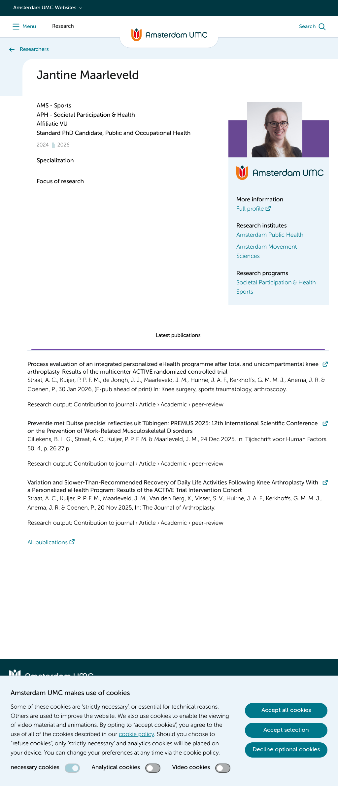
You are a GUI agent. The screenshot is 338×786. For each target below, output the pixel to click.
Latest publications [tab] (178, 335)
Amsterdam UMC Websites (44, 8)
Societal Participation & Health (276, 283)
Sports (244, 292)
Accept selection (286, 730)
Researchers (34, 49)
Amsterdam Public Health (269, 235)
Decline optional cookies (286, 750)
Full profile (250, 209)
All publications (47, 543)
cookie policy (136, 735)
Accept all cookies (286, 710)
